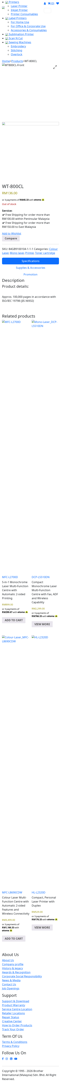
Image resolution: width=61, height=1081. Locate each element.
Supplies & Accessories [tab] (30, 268)
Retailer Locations (13, 1013)
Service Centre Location (17, 1009)
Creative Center (12, 1021)
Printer (29, 253)
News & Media (11, 980)
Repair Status (10, 1017)
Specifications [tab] (30, 261)
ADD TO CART (14, 620)
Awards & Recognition (16, 972)
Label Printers (17, 18)
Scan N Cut (15, 38)
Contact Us (9, 984)
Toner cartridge (45, 253)
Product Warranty (13, 1005)
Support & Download (15, 1001)
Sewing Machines (19, 42)
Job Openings (10, 988)
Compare (11, 238)
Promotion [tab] (30, 274)
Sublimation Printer (21, 34)
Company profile (12, 964)
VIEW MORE (42, 624)
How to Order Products (17, 1025)
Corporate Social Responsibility (22, 976)
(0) (52, 3)
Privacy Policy (10, 1046)
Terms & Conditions (14, 1042)
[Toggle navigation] (47, 10)
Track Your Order (13, 1029)
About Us (8, 960)
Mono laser (17, 253)
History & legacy (12, 968)
